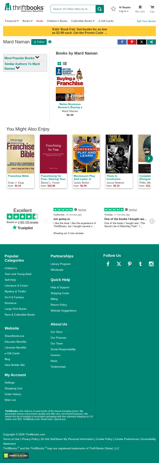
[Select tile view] (64, 63)
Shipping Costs (60, 293)
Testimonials (58, 366)
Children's (11, 268)
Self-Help (10, 279)
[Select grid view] (58, 63)
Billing (54, 298)
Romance (10, 303)
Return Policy (59, 304)
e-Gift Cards (12, 353)
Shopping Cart (13, 388)
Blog (7, 359)
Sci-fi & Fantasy (14, 297)
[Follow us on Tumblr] (140, 264)
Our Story (56, 331)
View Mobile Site (15, 364)
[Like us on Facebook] (108, 264)
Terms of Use (11, 439)
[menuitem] (125, 8)
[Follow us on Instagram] (151, 264)
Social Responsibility (63, 349)
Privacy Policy (30, 439)
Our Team (57, 343)
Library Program (61, 263)
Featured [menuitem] (10, 20)
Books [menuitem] (26, 20)
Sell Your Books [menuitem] (146, 21)
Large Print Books (16, 308)
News (54, 360)
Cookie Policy (104, 439)
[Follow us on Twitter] (119, 264)
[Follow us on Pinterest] (129, 264)
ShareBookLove (14, 335)
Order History (13, 394)
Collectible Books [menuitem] (81, 20)
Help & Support (60, 287)
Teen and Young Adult (18, 274)
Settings (10, 382)
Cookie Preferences (127, 439)
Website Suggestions (63, 310)
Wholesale (57, 269)
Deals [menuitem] (39, 20)
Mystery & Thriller (15, 291)
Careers (55, 355)
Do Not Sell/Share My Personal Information (67, 439)
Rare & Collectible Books (20, 314)
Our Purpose (58, 337)
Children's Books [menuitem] (57, 20)
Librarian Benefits (15, 347)
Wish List (10, 399)
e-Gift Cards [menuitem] (106, 20)
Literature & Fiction (16, 285)
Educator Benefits (15, 341)
